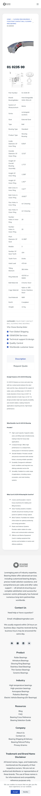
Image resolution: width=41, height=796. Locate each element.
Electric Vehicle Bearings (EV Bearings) (20, 697)
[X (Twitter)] (18, 643)
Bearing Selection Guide (20, 720)
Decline (25, 792)
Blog (21, 711)
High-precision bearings (20, 688)
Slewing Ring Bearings (20, 663)
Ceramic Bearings (20, 673)
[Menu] (38, 4)
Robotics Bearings (20, 694)
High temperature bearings (20, 685)
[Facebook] (12, 643)
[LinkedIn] (23, 643)
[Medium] (29, 643)
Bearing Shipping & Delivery (20, 739)
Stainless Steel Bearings (20, 666)
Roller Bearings (20, 657)
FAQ (20, 714)
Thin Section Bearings (20, 670)
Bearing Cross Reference (20, 717)
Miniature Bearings (20, 660)
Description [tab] (20, 359)
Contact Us (20, 736)
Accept (15, 792)
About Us (20, 733)
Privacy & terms (20, 745)
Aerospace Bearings (20, 691)
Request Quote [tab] (21, 366)
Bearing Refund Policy (20, 742)
